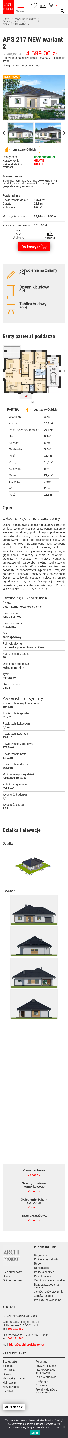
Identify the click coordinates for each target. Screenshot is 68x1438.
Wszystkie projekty (25, 19)
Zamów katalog (43, 1295)
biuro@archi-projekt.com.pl (27, 1344)
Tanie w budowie (45, 1377)
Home (6, 19)
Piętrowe (8, 1391)
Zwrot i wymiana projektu (49, 1280)
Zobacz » (34, 1175)
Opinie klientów (12, 1280)
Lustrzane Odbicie (24, 149)
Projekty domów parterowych (19, 21)
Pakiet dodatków (44, 1276)
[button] (62, 11)
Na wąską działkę (14, 1378)
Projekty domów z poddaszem (46, 1391)
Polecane (41, 1361)
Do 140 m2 (9, 1370)
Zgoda (34, 1432)
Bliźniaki (8, 1365)
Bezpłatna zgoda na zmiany (46, 1286)
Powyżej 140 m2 (45, 1365)
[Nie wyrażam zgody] (63, 1427)
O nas (6, 1276)
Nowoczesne (11, 1386)
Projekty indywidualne (47, 1300)
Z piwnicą (41, 1385)
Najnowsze (10, 1382)
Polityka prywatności (46, 1259)
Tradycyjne (42, 1381)
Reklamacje (41, 1267)
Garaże (7, 1374)
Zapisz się (16, 1407)
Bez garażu (10, 1361)
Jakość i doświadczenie (48, 1291)
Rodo (37, 1263)
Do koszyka (30, 246)
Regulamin (41, 1255)
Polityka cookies (44, 1272)
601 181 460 (15, 1328)
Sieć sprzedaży (12, 1272)
